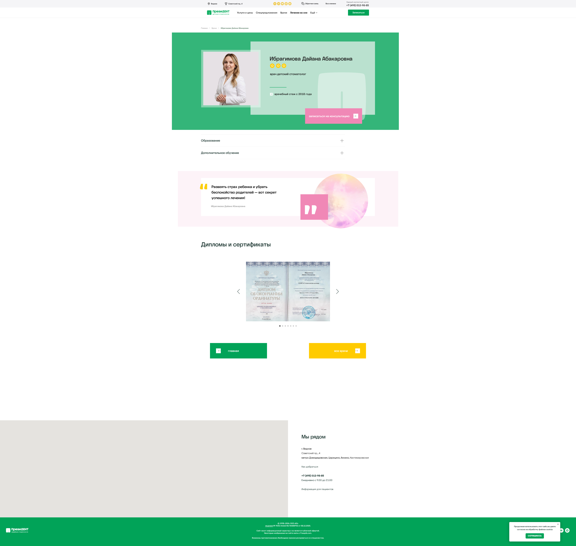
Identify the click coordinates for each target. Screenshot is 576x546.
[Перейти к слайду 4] (288, 326)
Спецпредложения (266, 12)
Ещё (312, 12)
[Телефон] (309, 501)
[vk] (561, 532)
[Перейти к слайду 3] (285, 326)
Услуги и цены (245, 12)
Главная (204, 28)
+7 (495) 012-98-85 (357, 5)
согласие (521, 529)
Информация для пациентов (317, 489)
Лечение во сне (298, 12)
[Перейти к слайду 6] (293, 326)
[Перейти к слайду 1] (279, 326)
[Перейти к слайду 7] (296, 326)
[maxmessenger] (567, 532)
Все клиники (331, 4)
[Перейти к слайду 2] (282, 326)
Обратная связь (311, 4)
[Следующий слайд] (337, 291)
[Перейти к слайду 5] (290, 326)
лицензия (269, 526)
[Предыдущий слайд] (238, 291)
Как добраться (310, 466)
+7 (303, 475)
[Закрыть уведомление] (558, 524)
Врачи (283, 12)
